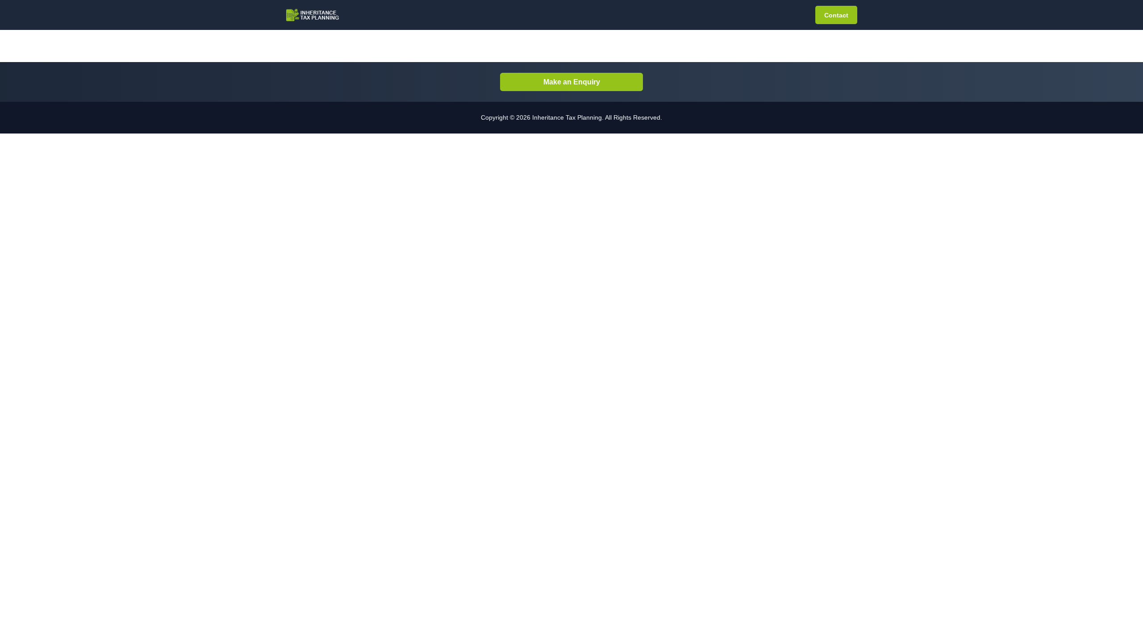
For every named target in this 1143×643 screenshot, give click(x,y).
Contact (836, 15)
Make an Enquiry (571, 82)
